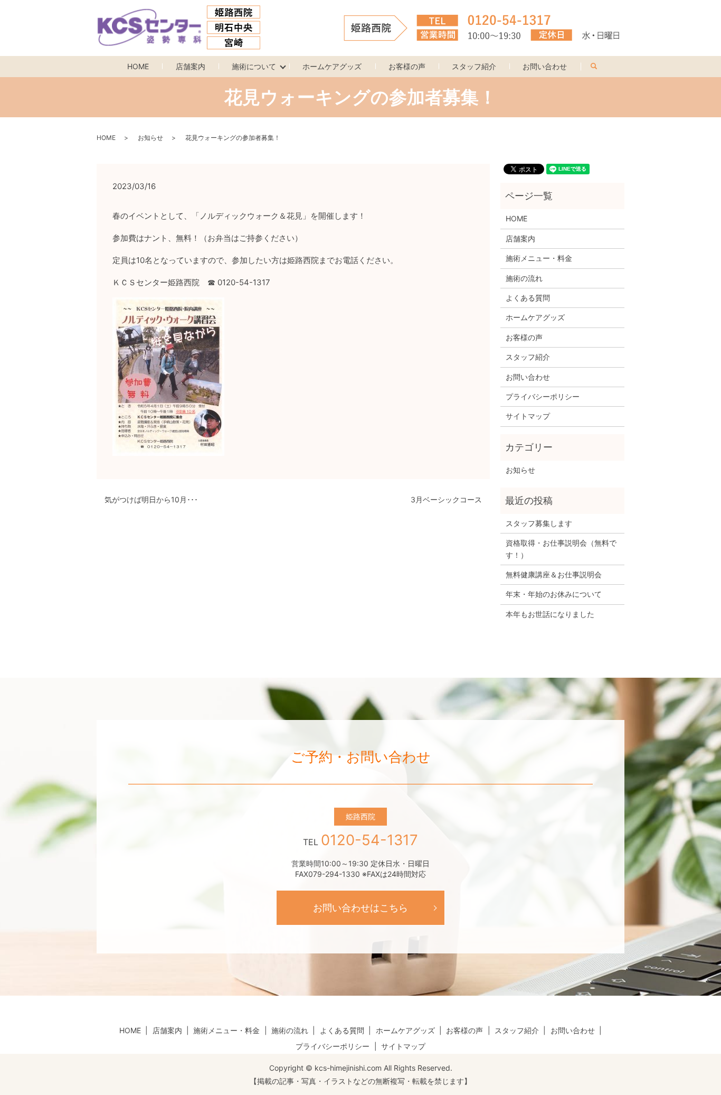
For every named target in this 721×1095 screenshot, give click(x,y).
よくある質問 (528, 297)
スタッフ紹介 (474, 66)
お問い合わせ (545, 66)
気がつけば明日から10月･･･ (151, 499)
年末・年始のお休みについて (554, 593)
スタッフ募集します (539, 523)
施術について (254, 66)
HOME (138, 66)
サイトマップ (528, 415)
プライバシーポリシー (543, 396)
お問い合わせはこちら (360, 907)
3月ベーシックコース (446, 499)
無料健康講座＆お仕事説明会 (554, 574)
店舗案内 (190, 66)
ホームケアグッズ (332, 66)
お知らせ (150, 138)
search (600, 64)
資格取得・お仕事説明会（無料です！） (561, 548)
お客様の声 (406, 66)
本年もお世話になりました (550, 614)
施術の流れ (524, 278)
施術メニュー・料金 (539, 258)
